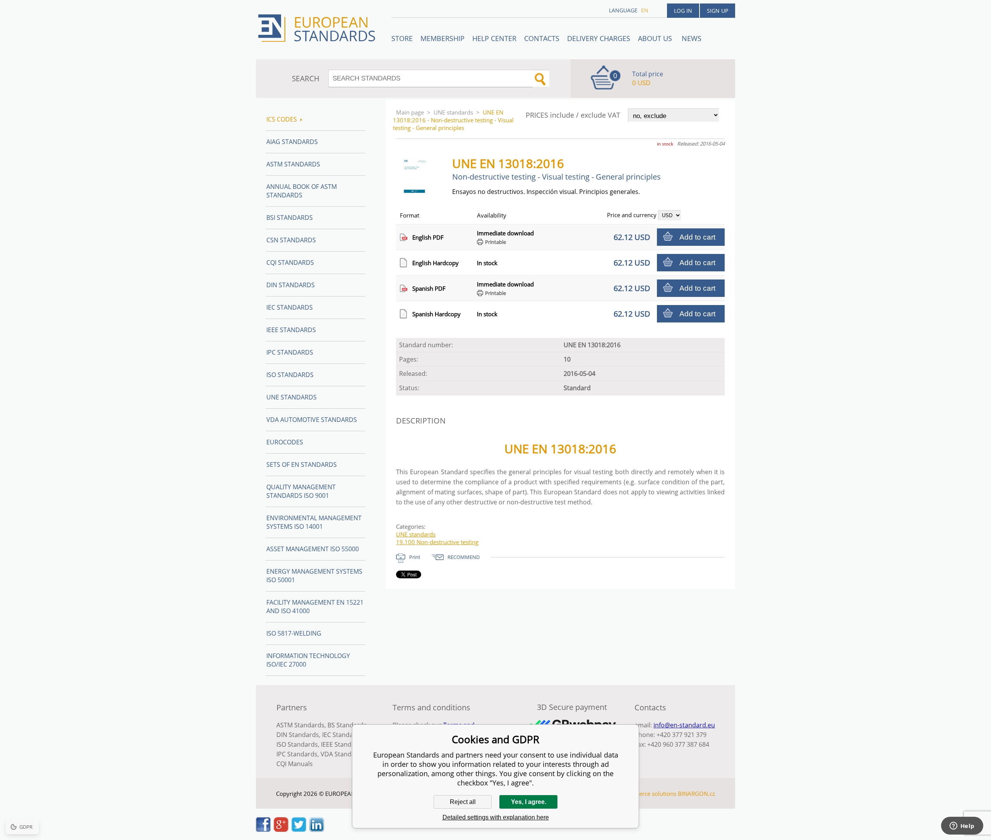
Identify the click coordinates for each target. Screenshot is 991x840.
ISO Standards (290, 374)
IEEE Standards (291, 330)
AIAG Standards (292, 141)
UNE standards (453, 112)
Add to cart (697, 237)
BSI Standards (289, 217)
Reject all (463, 802)
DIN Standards (290, 285)
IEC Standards (289, 307)
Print (414, 557)
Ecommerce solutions (647, 793)
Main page (410, 112)
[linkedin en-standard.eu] (316, 829)
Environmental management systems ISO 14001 (314, 522)
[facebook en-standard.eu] (263, 829)
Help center (494, 38)
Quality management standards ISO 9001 (301, 491)
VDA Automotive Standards (311, 419)
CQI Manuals (294, 763)
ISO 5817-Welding (293, 633)
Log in (683, 10)
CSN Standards (291, 240)
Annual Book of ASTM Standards (301, 190)
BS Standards (347, 725)
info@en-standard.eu (684, 725)
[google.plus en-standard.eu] (281, 829)
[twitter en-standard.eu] (298, 829)
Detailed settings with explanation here (495, 817)
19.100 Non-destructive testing (437, 542)
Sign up (717, 10)
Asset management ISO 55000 (312, 549)
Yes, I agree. (528, 802)
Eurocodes (284, 442)
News (691, 38)
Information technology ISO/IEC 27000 (308, 660)
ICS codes (281, 119)
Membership (442, 38)
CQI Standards (290, 262)
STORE (402, 38)
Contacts (541, 38)
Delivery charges (598, 38)
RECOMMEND (463, 557)
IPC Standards (289, 352)
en (644, 10)
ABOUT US (656, 38)
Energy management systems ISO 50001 (314, 575)
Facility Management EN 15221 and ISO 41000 (314, 606)
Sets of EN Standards (301, 464)
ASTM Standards (293, 164)
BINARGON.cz (696, 793)
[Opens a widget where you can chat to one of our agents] (962, 826)
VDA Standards (343, 754)
